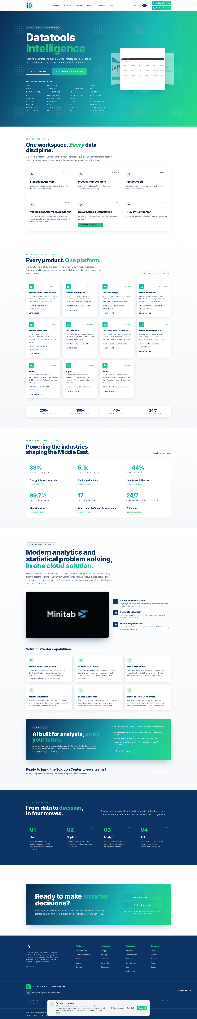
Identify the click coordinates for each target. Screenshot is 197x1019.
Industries (79, 5)
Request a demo (140, 897)
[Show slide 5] (143, 91)
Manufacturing (106, 963)
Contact (153, 967)
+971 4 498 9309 (39, 987)
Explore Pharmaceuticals (71, 71)
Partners (154, 959)
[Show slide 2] (136, 91)
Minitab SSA (130, 971)
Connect (79, 967)
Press (153, 963)
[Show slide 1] (135, 91)
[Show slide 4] (140, 91)
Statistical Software (83, 955)
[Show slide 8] (149, 91)
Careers (154, 955)
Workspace (80, 959)
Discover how (40, 71)
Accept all (142, 1008)
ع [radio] (148, 5)
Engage (79, 963)
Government (105, 967)
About (111, 5)
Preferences (118, 1008)
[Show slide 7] (147, 91)
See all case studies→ (162, 453)
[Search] (135, 5)
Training (89, 5)
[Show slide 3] (138, 91)
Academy (129, 951)
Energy (103, 951)
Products (67, 5)
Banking (104, 955)
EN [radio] (144, 5)
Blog (127, 967)
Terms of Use (38, 1015)
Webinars (129, 959)
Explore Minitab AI (123, 751)
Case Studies (131, 963)
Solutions (56, 5)
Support (100, 5)
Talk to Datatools (142, 905)
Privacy (28, 1015)
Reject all (130, 1008)
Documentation (131, 955)
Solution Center (81, 951)
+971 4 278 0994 (58, 987)
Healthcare (105, 959)
